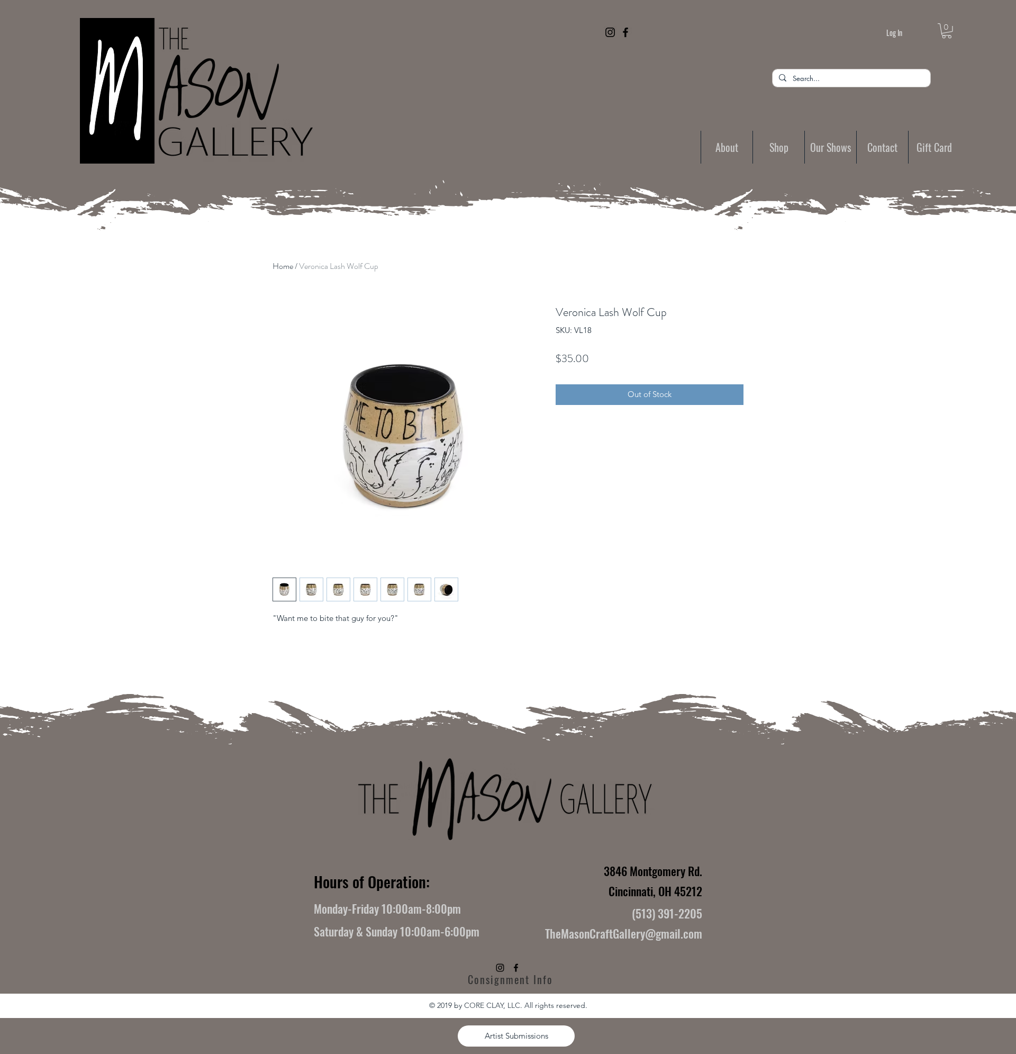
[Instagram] (610, 32)
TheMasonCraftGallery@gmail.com (623, 933)
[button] (947, 31)
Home (283, 266)
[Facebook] (625, 32)
